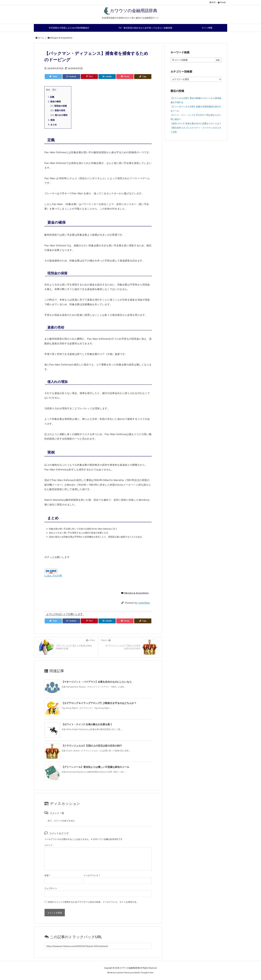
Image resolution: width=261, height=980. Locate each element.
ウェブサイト (50, 888)
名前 (47, 875)
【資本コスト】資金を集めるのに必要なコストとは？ (196, 123)
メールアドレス (92, 875)
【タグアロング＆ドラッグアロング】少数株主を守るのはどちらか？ (99, 703)
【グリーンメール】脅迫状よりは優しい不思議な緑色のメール (95, 766)
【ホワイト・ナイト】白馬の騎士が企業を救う (87, 724)
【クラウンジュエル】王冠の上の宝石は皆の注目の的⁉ (92, 745)
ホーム (41, 38)
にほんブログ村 (53, 575)
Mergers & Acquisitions (61, 38)
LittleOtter (144, 602)
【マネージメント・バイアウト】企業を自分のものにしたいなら (97, 681)
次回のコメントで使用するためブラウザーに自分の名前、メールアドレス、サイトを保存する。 (93, 902)
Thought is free (147, 973)
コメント (48, 845)
